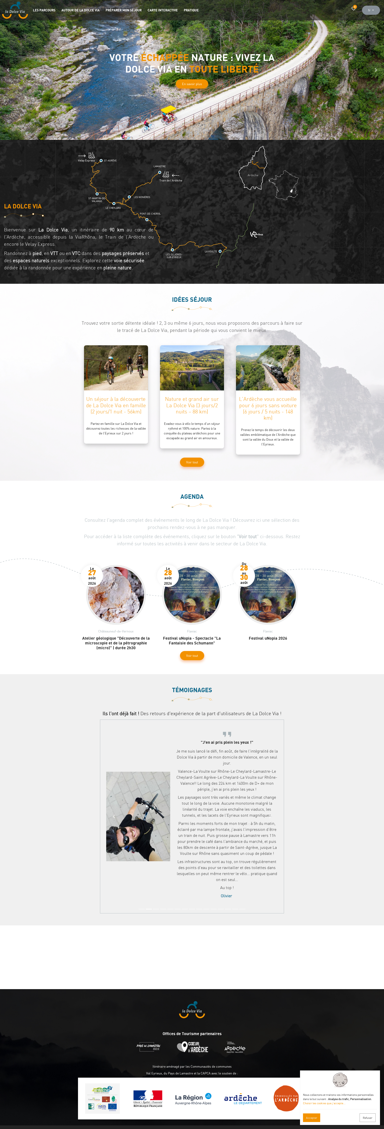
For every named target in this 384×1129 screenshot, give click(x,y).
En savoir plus (192, 85)
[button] (8, 70)
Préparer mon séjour (124, 10)
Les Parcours (44, 10)
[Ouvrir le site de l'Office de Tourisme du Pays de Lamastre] (150, 1052)
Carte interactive (163, 10)
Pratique (191, 10)
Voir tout (192, 462)
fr (369, 10)
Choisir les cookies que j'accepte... (324, 1103)
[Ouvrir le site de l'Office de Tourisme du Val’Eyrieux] (235, 1052)
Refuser (367, 1117)
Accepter (311, 1117)
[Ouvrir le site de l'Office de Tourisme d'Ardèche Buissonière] (193, 1052)
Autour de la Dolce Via (80, 10)
